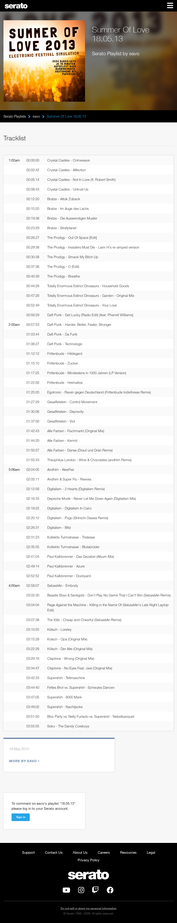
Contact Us (54, 852)
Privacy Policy (89, 860)
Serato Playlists (14, 116)
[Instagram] (81, 891)
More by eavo (23, 761)
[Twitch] (95, 891)
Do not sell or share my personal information (89, 908)
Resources (128, 852)
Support (28, 852)
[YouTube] (66, 891)
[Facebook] (110, 891)
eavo (36, 116)
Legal (151, 852)
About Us (80, 852)
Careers (104, 852)
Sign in (20, 817)
